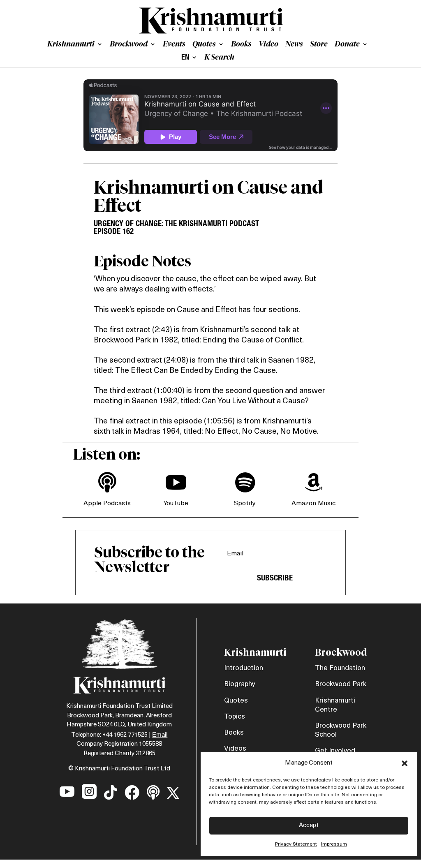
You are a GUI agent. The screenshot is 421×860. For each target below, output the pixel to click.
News (294, 45)
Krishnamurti (71, 45)
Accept (309, 826)
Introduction (243, 668)
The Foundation (340, 668)
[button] (404, 763)
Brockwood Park (340, 684)
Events (174, 45)
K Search (219, 58)
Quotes (204, 45)
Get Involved (335, 750)
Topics (234, 716)
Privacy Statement (296, 844)
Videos (235, 748)
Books (241, 45)
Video (268, 45)
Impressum (334, 844)
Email (159, 734)
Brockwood (129, 45)
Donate (347, 45)
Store (319, 45)
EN (185, 57)
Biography (239, 684)
